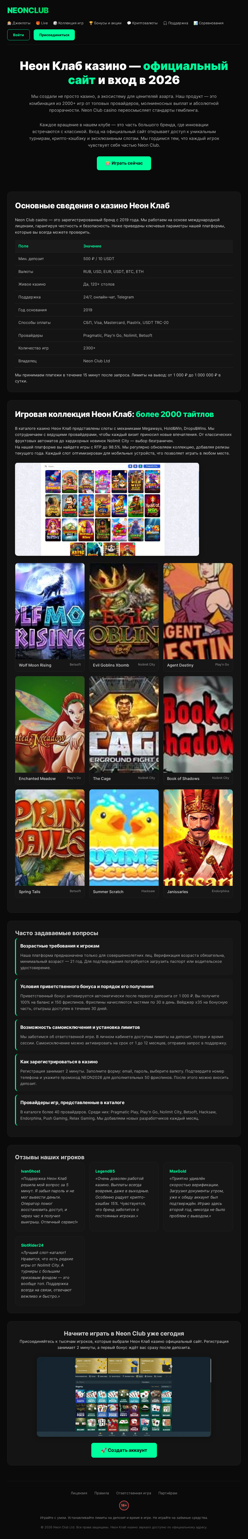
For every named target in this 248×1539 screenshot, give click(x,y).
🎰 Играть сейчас (124, 163)
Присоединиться (54, 35)
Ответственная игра (133, 1493)
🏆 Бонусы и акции (105, 23)
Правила (101, 1493)
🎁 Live (42, 23)
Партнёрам (167, 1493)
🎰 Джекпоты (19, 23)
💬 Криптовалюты (142, 23)
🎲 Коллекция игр (68, 23)
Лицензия (79, 1493)
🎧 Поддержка (175, 23)
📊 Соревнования (209, 23)
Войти (18, 35)
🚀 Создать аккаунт (124, 1450)
